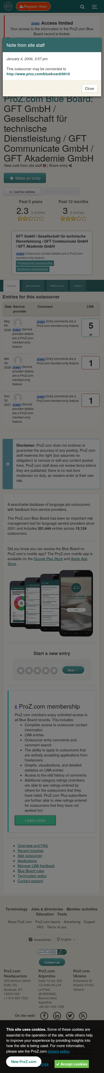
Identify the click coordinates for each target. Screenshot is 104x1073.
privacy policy (58, 1051)
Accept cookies (73, 1063)
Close (89, 88)
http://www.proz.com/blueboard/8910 (38, 73)
